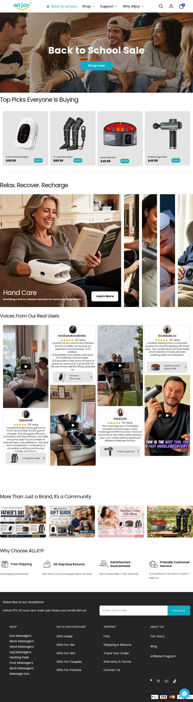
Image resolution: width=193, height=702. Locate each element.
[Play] (26, 367)
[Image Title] (25, 133)
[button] (161, 6)
